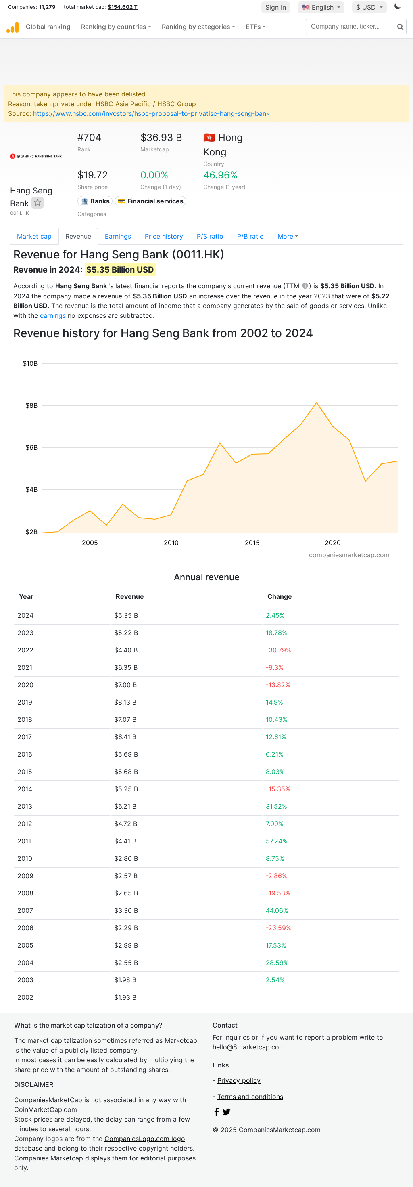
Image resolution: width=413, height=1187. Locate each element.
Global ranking (48, 27)
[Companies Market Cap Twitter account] (227, 1113)
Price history (164, 236)
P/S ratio (210, 236)
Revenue (78, 236)
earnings (53, 315)
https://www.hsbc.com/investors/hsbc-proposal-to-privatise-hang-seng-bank (151, 113)
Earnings (118, 236)
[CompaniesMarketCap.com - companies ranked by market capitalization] (12, 27)
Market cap (34, 236)
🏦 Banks (95, 201)
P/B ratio (250, 236)
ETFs (253, 27)
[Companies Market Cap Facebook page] (217, 1113)
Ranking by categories (196, 27)
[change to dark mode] (397, 7)
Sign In (275, 7)
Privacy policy (239, 1080)
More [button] (285, 236)
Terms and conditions (250, 1097)
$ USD (367, 7)
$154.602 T (123, 7)
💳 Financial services (151, 201)
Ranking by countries (113, 27)
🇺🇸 (318, 7)
